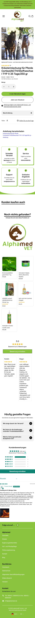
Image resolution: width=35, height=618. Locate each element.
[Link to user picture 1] (4, 513)
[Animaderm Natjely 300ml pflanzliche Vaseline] (26, 264)
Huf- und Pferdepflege (9, 546)
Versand (4, 582)
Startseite (5, 535)
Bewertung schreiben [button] (18, 471)
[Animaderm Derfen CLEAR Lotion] (9, 317)
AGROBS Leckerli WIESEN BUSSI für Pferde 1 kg (7, 300)
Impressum (5, 567)
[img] (3, 484)
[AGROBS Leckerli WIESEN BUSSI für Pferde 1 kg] (9, 289)
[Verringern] (3, 86)
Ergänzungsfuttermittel (9, 543)
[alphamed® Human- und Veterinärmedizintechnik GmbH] (17, 16)
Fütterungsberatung (8, 550)
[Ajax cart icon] (32, 16)
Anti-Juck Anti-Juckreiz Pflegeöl (25, 299)
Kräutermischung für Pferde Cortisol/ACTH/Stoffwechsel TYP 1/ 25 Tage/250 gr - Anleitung (17, 135)
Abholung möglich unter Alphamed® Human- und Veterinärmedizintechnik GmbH (17, 105)
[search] (29, 16)
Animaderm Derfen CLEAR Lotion (7, 326)
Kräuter (4, 539)
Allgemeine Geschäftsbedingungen (13, 574)
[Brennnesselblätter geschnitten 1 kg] (9, 264)
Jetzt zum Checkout (17, 100)
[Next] (32, 43)
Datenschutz (6, 571)
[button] (9, 457)
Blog (3, 557)
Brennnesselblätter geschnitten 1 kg (7, 274)
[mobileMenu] (3, 16)
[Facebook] (7, 120)
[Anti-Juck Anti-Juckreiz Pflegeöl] (26, 289)
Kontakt (4, 554)
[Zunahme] (13, 86)
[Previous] (3, 43)
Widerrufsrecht (7, 578)
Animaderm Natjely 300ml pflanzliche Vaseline (24, 274)
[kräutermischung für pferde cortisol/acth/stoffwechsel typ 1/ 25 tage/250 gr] (30, 31)
